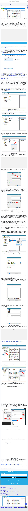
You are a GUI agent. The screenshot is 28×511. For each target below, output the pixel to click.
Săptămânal (11, 471)
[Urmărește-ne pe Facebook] (15, 484)
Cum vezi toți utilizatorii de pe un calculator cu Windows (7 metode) (12, 494)
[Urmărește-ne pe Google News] (13, 484)
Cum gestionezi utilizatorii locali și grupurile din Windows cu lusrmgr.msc (13, 507)
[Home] (14, 0)
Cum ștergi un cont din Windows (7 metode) (8, 488)
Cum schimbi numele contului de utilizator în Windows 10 (10, 491)
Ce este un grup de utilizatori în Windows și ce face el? (16, 75)
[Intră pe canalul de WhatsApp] (10, 484)
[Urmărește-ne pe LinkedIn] (14, 484)
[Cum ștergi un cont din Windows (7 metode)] (3, 487)
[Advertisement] (14, 35)
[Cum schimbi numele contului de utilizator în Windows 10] (3, 490)
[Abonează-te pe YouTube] (17, 484)
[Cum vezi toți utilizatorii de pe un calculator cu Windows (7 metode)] (3, 493)
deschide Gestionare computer (8, 89)
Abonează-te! (14, 477)
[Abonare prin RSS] (12, 484)
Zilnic (8, 471)
